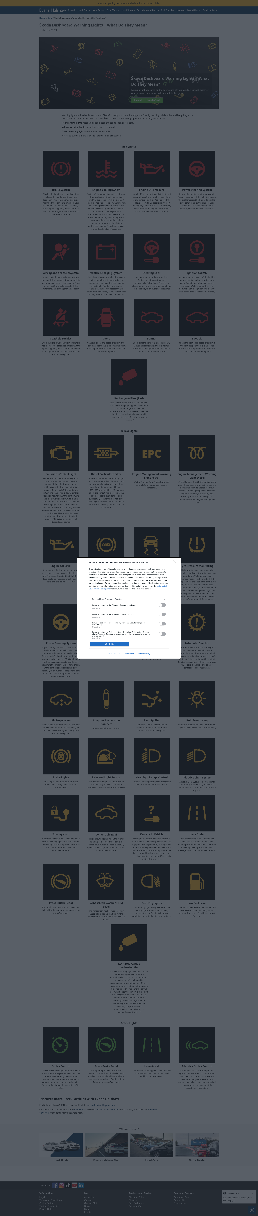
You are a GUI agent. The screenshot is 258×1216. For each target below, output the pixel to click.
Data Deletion (114, 654)
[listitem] (129, 599)
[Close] (175, 562)
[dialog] (129, 608)
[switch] (162, 605)
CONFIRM (110, 644)
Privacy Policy (144, 654)
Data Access (129, 654)
